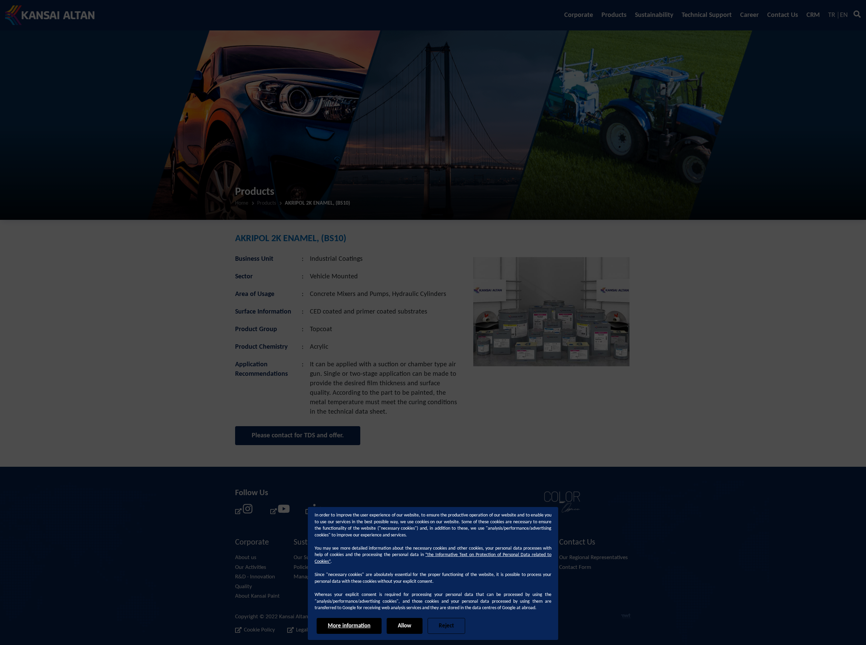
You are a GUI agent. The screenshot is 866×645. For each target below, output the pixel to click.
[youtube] (279, 511)
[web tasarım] (626, 617)
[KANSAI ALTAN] (50, 15)
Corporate (578, 15)
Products (613, 15)
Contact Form (575, 567)
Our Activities (250, 567)
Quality (243, 587)
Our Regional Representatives (593, 557)
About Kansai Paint (257, 596)
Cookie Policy (259, 630)
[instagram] (244, 511)
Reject (446, 626)
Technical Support (707, 15)
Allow (404, 626)
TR (831, 15)
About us (245, 557)
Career (749, 15)
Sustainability (654, 15)
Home (241, 203)
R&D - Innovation (255, 577)
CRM (813, 15)
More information (349, 626)
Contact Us (782, 15)
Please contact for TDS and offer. (298, 435)
